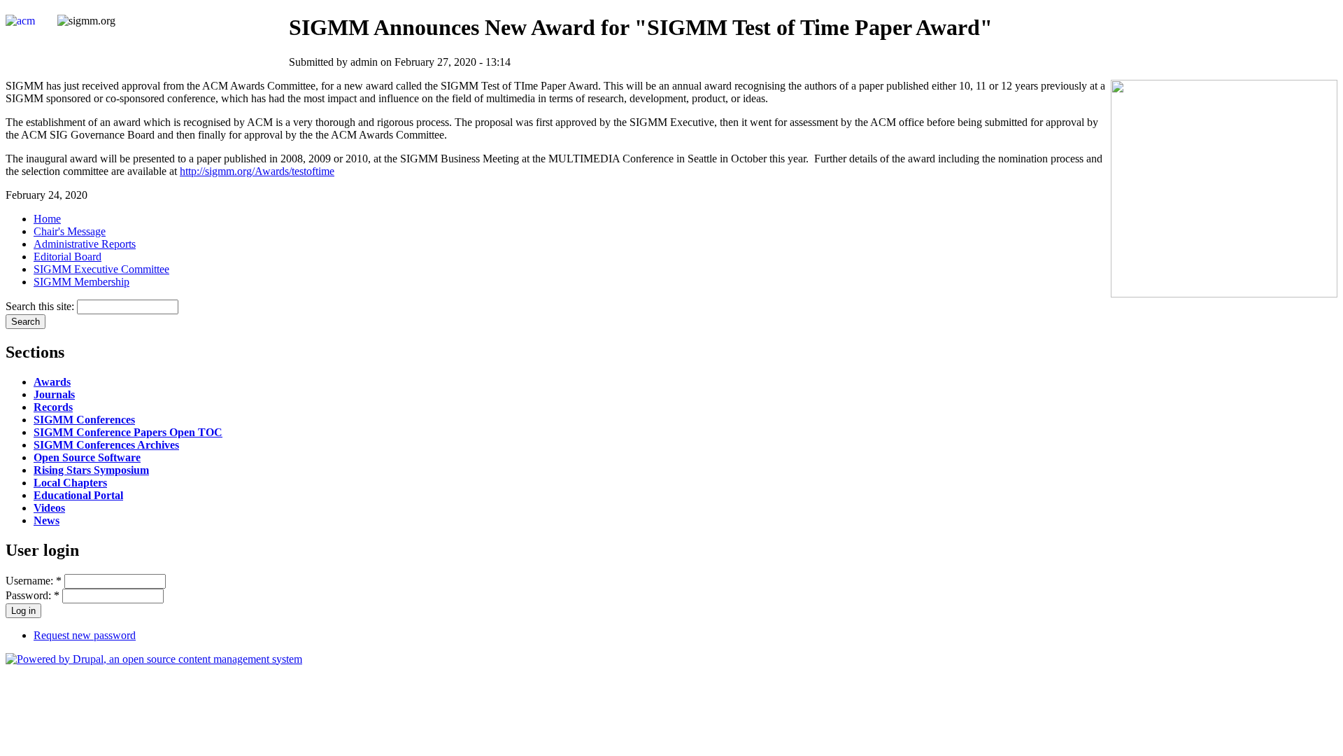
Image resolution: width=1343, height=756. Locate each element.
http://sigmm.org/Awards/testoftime (257, 171)
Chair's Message (70, 231)
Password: (32, 595)
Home (47, 219)
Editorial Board (67, 256)
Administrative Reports (85, 244)
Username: (34, 581)
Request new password (85, 635)
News (46, 520)
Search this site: (41, 306)
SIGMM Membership (81, 282)
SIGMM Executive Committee (101, 269)
